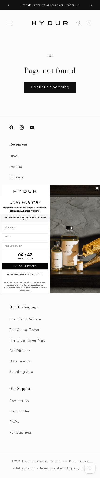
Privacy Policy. (25, 290)
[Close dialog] (97, 188)
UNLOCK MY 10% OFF (25, 266)
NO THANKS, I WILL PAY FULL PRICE (25, 274)
